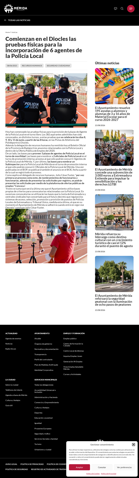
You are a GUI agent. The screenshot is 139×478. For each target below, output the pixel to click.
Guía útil (9, 405)
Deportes (38, 413)
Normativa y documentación (46, 349)
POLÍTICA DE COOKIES (57, 464)
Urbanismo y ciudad (42, 449)
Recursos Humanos (32, 65)
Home (7, 32)
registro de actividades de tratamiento (51, 469)
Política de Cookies (93, 474)
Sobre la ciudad (11, 385)
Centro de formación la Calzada (73, 344)
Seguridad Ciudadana (58, 65)
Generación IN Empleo (72, 361)
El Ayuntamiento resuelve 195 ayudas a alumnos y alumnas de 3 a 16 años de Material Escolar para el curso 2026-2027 (112, 114)
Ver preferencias (124, 467)
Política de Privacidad (108, 474)
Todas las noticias (19, 20)
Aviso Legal (11, 464)
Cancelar (102, 467)
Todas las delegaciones (43, 385)
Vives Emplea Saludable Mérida (73, 368)
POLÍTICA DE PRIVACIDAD (32, 464)
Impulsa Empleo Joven (72, 356)
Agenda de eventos (13, 338)
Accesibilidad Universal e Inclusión (45, 391)
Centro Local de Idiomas (73, 351)
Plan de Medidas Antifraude (46, 365)
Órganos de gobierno (43, 344)
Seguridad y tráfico (42, 434)
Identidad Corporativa (43, 370)
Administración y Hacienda (45, 397)
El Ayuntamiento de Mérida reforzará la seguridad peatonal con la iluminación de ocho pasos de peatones (113, 300)
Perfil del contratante (43, 359)
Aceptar (79, 467)
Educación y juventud (43, 418)
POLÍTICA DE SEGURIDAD (16, 469)
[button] (133, 444)
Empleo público (70, 338)
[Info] (115, 8)
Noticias (15, 32)
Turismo (37, 444)
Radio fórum (10, 349)
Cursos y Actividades (72, 374)
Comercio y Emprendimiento (46, 402)
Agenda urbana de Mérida (16, 395)
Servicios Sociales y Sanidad (46, 439)
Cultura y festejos (12, 400)
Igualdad (38, 423)
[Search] (122, 8)
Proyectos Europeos (42, 428)
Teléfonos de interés (13, 390)
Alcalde (37, 338)
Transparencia (40, 354)
